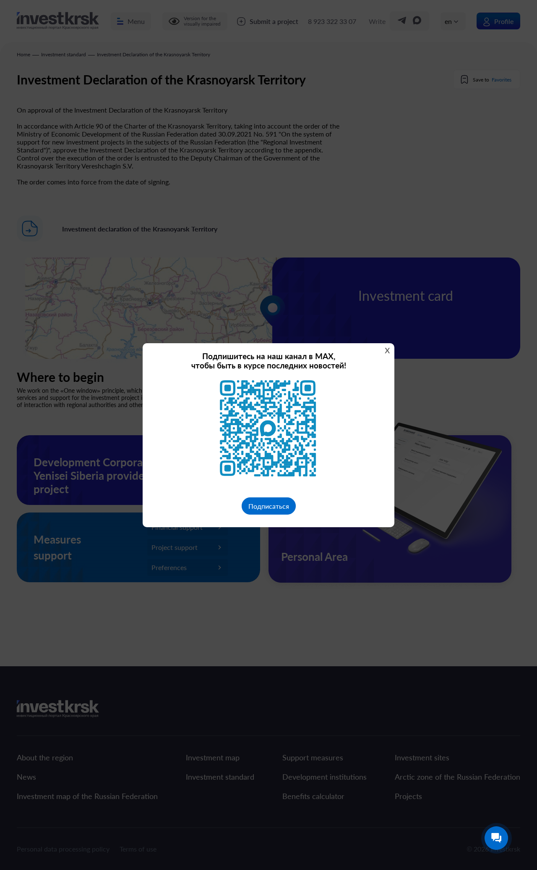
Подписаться (268, 506)
